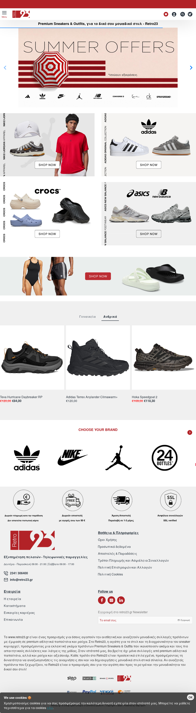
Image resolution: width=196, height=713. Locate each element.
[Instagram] (111, 600)
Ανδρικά (110, 317)
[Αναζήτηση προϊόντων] (181, 14)
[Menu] (4, 14)
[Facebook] (102, 600)
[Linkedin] (121, 600)
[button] (5, 67)
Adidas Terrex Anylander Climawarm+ (92, 397)
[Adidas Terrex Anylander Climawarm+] (98, 357)
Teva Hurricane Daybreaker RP (21, 397)
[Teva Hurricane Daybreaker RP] (32, 357)
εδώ (50, 708)
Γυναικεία (87, 317)
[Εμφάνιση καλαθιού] (190, 14)
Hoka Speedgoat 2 (144, 397)
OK (191, 697)
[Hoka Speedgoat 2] (164, 357)
